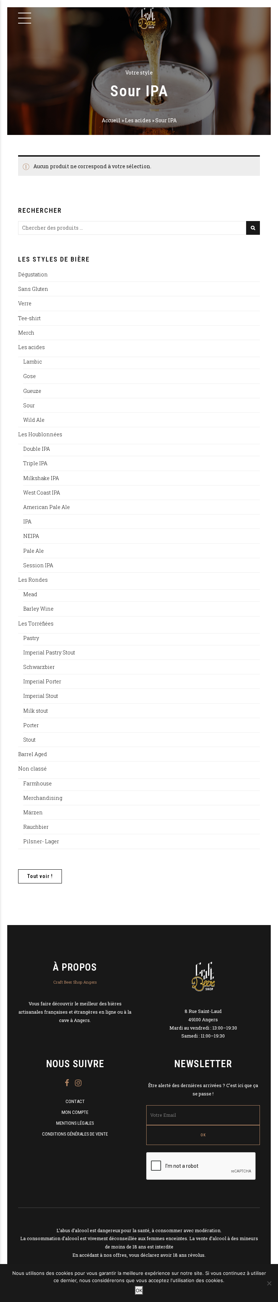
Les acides (138, 120)
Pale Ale (33, 550)
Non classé (32, 768)
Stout (29, 739)
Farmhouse (37, 783)
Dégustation (33, 274)
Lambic (32, 361)
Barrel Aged (32, 754)
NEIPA (31, 536)
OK (139, 1290)
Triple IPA (35, 463)
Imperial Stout (40, 695)
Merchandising (42, 797)
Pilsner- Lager (41, 841)
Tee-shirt (29, 318)
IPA (27, 521)
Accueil (111, 120)
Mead (30, 594)
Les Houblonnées (40, 434)
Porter (31, 725)
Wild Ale (34, 419)
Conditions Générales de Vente (75, 1134)
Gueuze (32, 390)
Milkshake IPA (41, 478)
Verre (24, 303)
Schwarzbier (39, 666)
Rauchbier (36, 826)
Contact (75, 1101)
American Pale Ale (46, 507)
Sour (29, 405)
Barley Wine (38, 608)
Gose (29, 376)
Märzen (33, 812)
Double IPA (36, 448)
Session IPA (38, 565)
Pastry (31, 638)
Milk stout (35, 710)
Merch (26, 332)
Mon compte (75, 1112)
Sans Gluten (33, 288)
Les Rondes (33, 579)
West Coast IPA (41, 492)
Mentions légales (75, 1123)
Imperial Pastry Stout (49, 652)
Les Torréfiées (36, 623)
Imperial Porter (42, 681)
